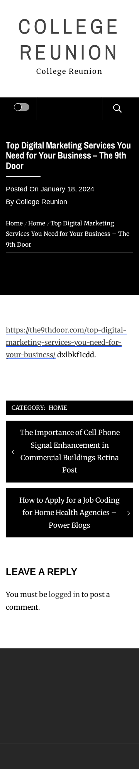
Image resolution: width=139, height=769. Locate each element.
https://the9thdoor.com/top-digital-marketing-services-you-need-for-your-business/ (66, 343)
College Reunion (69, 39)
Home (58, 407)
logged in (64, 594)
